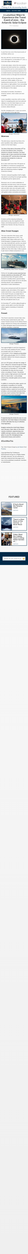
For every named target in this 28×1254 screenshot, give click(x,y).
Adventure (16, 25)
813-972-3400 (16, 10)
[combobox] (12, 558)
